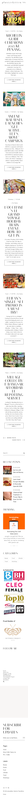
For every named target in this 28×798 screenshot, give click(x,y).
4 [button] (15, 546)
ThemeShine (21, 791)
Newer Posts (11, 438)
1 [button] (11, 546)
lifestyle (21, 558)
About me (5, 672)
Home (4, 749)
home (4, 671)
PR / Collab (6, 755)
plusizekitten (12, 2)
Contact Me (6, 678)
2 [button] (12, 546)
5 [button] (17, 546)
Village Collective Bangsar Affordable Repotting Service (14, 387)
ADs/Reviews (7, 675)
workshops (6, 778)
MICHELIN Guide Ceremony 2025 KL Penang (14, 42)
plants (7, 373)
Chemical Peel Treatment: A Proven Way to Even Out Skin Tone (17, 497)
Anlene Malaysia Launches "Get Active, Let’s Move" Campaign (14, 128)
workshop (14, 561)
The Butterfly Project (8, 677)
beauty (6, 558)
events (6, 112)
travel (6, 561)
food (7, 31)
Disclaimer (6, 680)
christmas (10, 199)
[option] (14, 528)
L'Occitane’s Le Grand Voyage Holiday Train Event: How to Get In (14, 221)
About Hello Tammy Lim (9, 752)
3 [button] (14, 546)
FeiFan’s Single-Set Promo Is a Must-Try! (14, 305)
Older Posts (16, 440)
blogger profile (7, 674)
